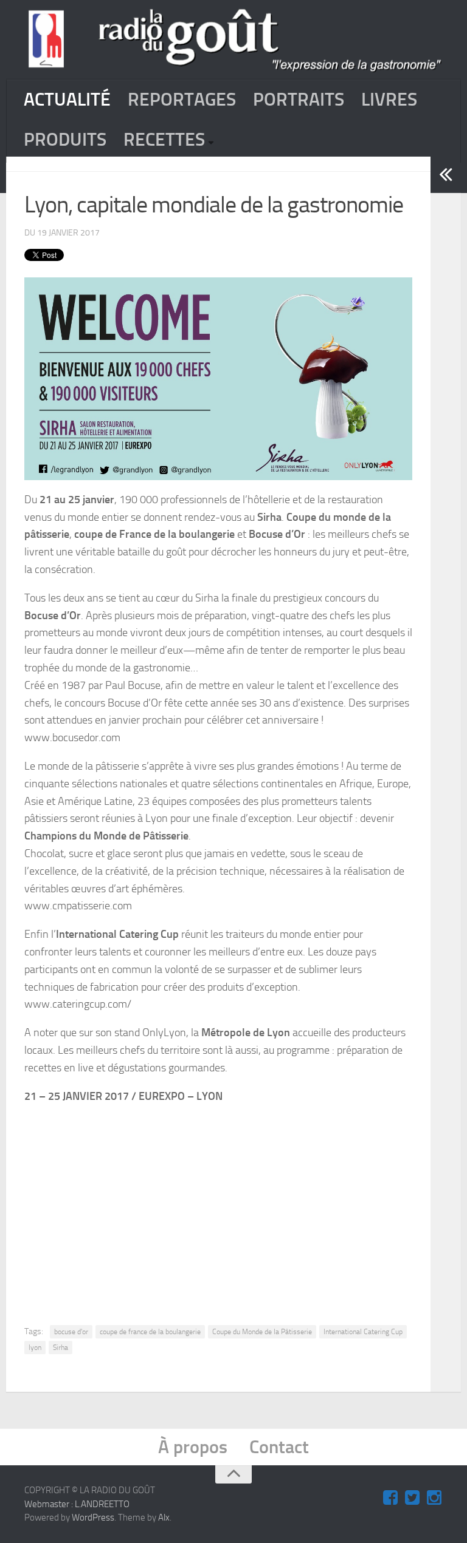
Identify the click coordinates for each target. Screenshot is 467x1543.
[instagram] (434, 1498)
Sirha (60, 1347)
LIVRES (389, 99)
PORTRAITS (298, 99)
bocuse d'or (71, 1332)
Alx (164, 1517)
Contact (279, 1447)
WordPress (93, 1517)
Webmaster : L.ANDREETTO (77, 1504)
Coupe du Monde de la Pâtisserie (262, 1332)
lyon (35, 1347)
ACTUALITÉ (67, 99)
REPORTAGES (182, 99)
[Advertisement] (248, 1205)
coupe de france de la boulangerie (150, 1332)
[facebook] (390, 1498)
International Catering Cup (363, 1332)
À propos (192, 1447)
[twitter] (412, 1498)
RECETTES (164, 140)
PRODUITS (65, 140)
